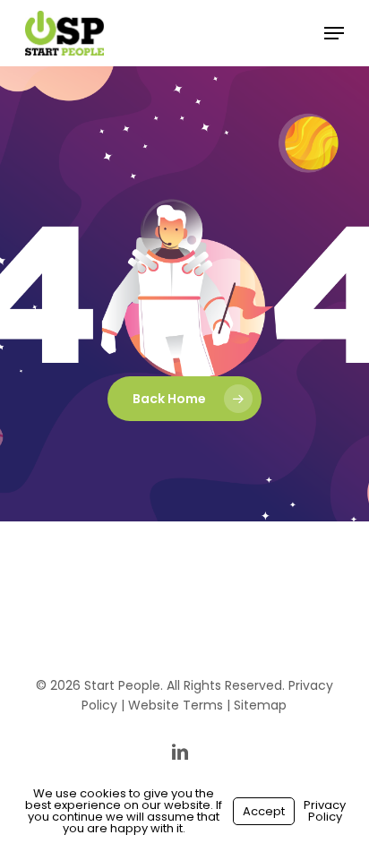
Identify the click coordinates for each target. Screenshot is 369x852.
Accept (264, 811)
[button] (334, 33)
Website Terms (175, 705)
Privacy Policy (325, 810)
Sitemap (260, 705)
